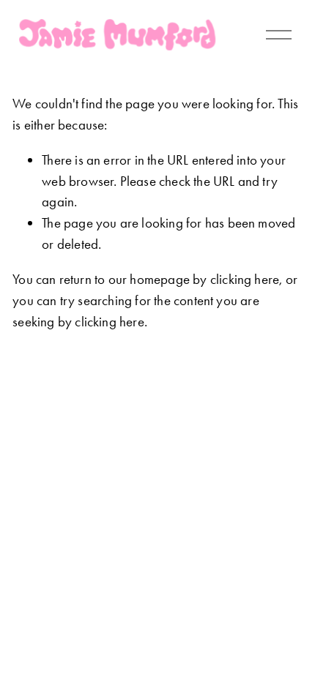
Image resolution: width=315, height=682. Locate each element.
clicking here (245, 279)
